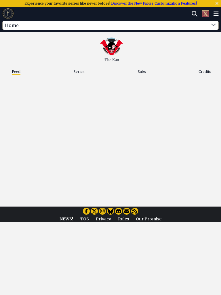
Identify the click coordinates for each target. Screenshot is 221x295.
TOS (84, 219)
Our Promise (148, 219)
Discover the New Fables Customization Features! (154, 3)
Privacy (103, 219)
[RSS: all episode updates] (134, 211)
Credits (205, 71)
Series (79, 71)
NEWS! (66, 219)
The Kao (111, 60)
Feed (16, 71)
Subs (142, 71)
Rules (123, 219)
